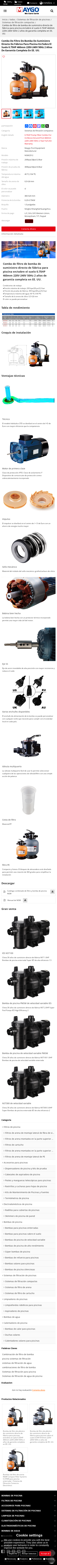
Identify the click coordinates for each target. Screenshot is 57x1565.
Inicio (4, 19)
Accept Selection (29, 1554)
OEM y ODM (7, 3)
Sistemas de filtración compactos (18, 22)
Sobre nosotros (18, 3)
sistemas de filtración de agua (17, 1363)
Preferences (37, 1559)
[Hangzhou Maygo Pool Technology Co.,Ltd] (28, 11)
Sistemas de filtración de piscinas (33, 19)
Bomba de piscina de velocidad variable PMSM (25, 1053)
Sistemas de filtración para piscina (19, 1371)
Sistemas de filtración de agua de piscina (22, 1376)
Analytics (24, 1559)
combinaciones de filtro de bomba (19, 1367)
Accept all (45, 1554)
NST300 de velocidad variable (16, 1103)
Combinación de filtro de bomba (18, 1354)
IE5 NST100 (7, 953)
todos (12, 19)
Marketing (50, 1559)
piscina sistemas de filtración (16, 1358)
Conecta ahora (28, 229)
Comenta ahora (38, 1390)
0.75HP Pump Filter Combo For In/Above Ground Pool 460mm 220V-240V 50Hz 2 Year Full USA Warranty (38, 139)
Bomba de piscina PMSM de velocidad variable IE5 (26, 1003)
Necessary (11, 1559)
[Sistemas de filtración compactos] (29, 221)
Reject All (13, 1554)
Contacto (33, 3)
